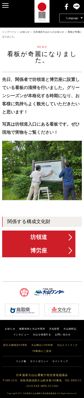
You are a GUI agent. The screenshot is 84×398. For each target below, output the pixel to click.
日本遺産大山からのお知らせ (48, 32)
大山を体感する (42, 334)
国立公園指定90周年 (15, 345)
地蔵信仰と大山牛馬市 (32, 329)
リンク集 (21, 361)
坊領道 (38, 237)
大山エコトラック (67, 345)
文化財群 (54, 329)
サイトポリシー (39, 361)
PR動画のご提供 (42, 351)
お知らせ (25, 32)
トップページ (9, 32)
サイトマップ (60, 361)
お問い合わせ (63, 334)
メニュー (5, 5)
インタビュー (21, 334)
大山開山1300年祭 (42, 345)
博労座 (38, 250)
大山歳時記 (69, 329)
